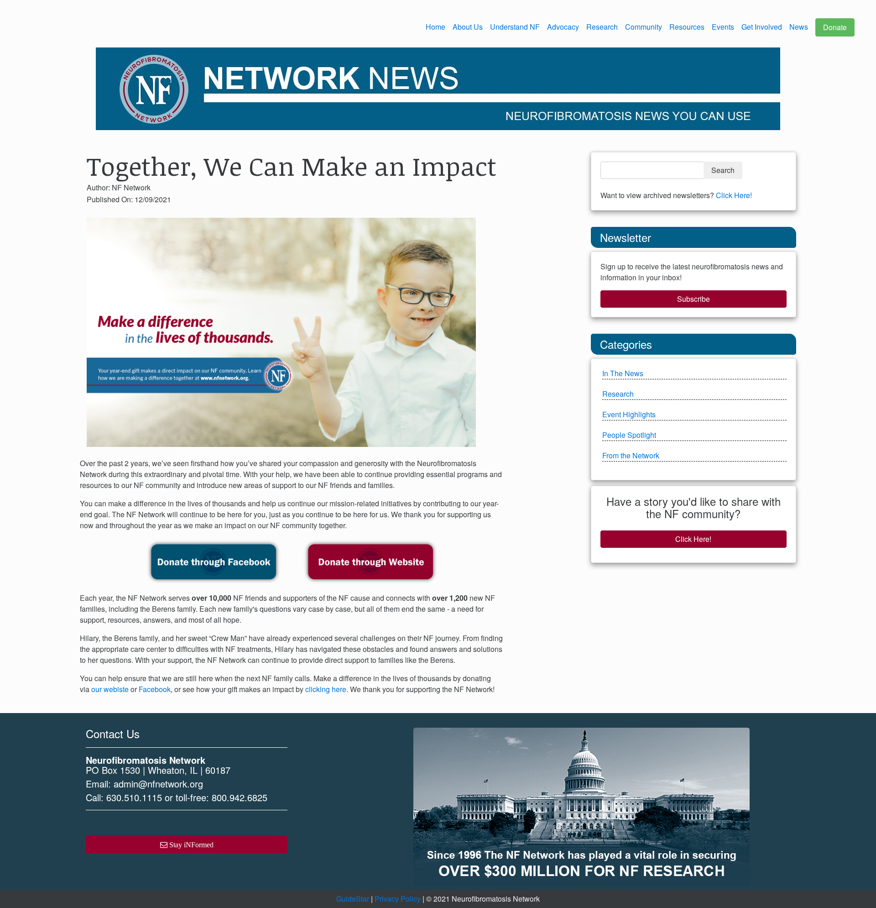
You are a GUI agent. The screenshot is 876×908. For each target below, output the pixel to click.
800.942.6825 (239, 797)
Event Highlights (629, 414)
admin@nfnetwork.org (158, 783)
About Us (468, 26)
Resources (686, 26)
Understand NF (515, 26)
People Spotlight (629, 435)
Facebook (155, 689)
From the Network (630, 455)
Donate (835, 27)
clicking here (325, 689)
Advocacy (563, 26)
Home (435, 26)
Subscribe (693, 299)
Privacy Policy (398, 898)
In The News (622, 373)
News (798, 26)
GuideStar (352, 898)
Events (723, 26)
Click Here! (734, 195)
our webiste (110, 689)
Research (602, 26)
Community (643, 26)
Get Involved (761, 26)
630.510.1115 (134, 797)
